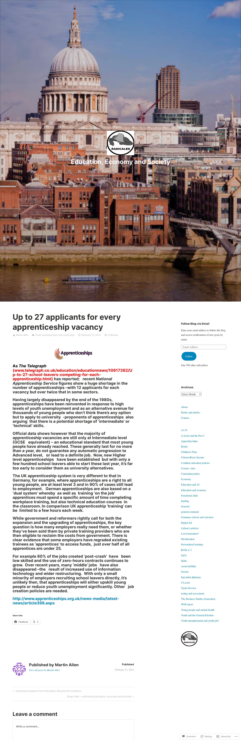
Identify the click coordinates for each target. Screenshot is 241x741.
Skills (184, 560)
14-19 (184, 430)
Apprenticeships (189, 441)
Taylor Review (188, 588)
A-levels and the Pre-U (193, 435)
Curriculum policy (190, 473)
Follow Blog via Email (195, 323)
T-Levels (185, 582)
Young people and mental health (197, 609)
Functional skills (189, 495)
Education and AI (190, 484)
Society (185, 571)
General (185, 506)
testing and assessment (192, 593)
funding (185, 501)
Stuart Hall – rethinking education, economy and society (99, 697)
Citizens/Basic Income (192, 457)
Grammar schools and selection (197, 517)
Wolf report (187, 604)
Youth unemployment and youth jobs (54, 335)
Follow (189, 356)
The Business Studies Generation (198, 598)
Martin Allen (22, 335)
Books (184, 446)
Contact (185, 417)
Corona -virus (188, 468)
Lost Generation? (190, 533)
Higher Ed (186, 522)
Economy (186, 479)
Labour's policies (190, 528)
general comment (190, 511)
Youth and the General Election (197, 615)
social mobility (188, 566)
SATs (184, 555)
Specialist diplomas (191, 577)
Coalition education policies (195, 463)
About (184, 407)
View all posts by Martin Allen (44, 670)
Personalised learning (192, 544)
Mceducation (187, 539)
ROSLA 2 (186, 550)
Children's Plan (189, 452)
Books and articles (190, 412)
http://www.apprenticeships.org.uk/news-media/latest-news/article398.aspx (66, 600)
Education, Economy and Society (120, 161)
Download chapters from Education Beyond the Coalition (46, 691)
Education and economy (193, 490)
